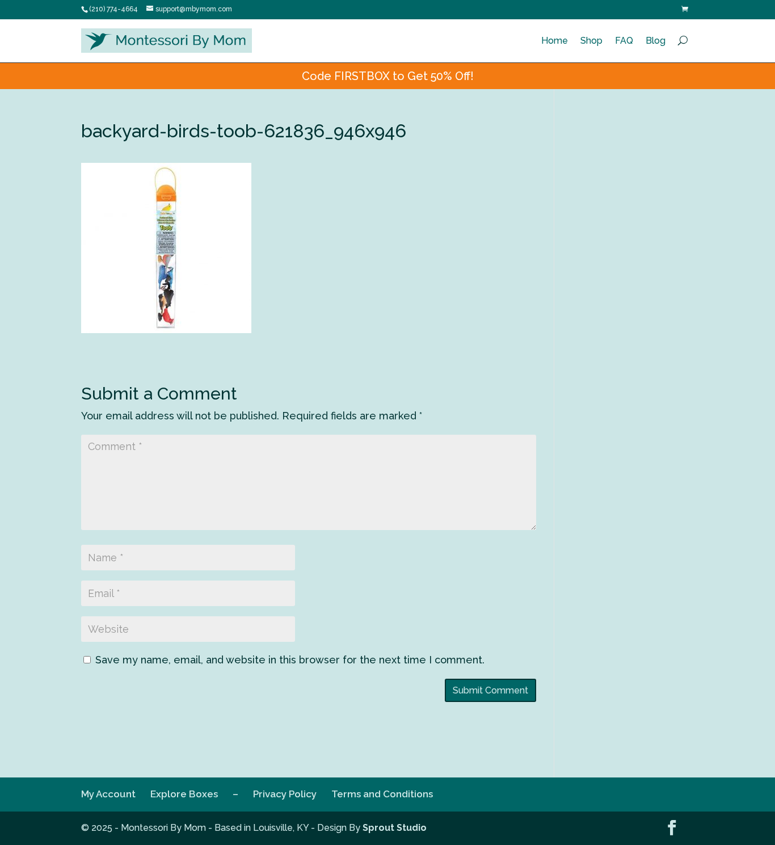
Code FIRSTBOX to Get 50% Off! (388, 76)
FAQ (624, 40)
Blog (656, 40)
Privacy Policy (285, 794)
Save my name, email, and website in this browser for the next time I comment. (290, 660)
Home (554, 40)
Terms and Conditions (382, 794)
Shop (591, 40)
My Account (108, 794)
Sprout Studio (395, 827)
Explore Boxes (184, 794)
